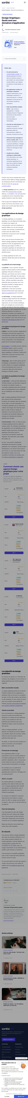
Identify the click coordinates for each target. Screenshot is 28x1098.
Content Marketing (6, 1049)
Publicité (4, 1059)
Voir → (14, 516)
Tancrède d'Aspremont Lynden (13, 907)
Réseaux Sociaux (6, 1052)
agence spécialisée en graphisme (13, 457)
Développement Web (20, 1054)
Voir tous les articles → (9, 920)
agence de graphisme (8, 293)
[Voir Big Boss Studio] (14, 538)
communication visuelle (13, 74)
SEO (3, 1054)
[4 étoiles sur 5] (13, 891)
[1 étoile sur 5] (5, 891)
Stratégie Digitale (6, 1047)
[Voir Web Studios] (14, 502)
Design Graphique (11, 8)
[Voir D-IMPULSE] (14, 610)
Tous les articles (19, 1047)
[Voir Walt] (14, 646)
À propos (17, 1049)
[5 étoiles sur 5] (16, 891)
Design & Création (19, 1057)
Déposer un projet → (8, 1039)
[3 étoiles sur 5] (10, 891)
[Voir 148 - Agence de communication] (14, 574)
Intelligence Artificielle (20, 1059)
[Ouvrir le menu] (24, 2)
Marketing (17, 1052)
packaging (6, 346)
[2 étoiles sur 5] (7, 891)
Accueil (3, 8)
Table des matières (14, 58)
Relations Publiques (6, 1057)
